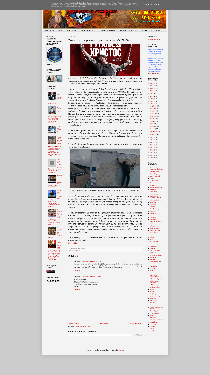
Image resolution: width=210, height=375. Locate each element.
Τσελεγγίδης (153, 219)
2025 (152, 86)
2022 (152, 93)
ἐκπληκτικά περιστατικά (157, 320)
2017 (152, 137)
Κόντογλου (153, 183)
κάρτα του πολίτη (155, 250)
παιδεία (152, 289)
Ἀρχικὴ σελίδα (49, 30)
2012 (152, 150)
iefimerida (72, 243)
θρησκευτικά (153, 246)
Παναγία (152, 206)
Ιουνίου (152, 121)
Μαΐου (152, 124)
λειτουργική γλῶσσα (156, 255)
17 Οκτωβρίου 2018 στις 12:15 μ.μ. (91, 261)
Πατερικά (152, 211)
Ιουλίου (152, 119)
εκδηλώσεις (153, 239)
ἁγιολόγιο (153, 302)
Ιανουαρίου (153, 134)
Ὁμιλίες (152, 329)
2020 (152, 98)
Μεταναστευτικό (154, 194)
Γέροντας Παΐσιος (155, 172)
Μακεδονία (77, 250)
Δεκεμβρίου (153, 106)
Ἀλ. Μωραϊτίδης (154, 305)
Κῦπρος (152, 185)
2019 (152, 101)
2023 (152, 91)
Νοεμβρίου (153, 108)
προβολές (153, 294)
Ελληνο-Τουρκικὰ (155, 176)
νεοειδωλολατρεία (155, 264)
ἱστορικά (152, 326)
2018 (152, 104)
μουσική (152, 259)
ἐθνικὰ (152, 315)
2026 (152, 83)
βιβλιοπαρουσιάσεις (156, 228)
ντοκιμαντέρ (153, 268)
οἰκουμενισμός (154, 273)
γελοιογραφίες (154, 233)
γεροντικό (153, 235)
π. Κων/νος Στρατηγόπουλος (128, 30)
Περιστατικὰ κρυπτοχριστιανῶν (155, 214)
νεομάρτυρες (153, 266)
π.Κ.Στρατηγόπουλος (156, 287)
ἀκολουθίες (153, 298)
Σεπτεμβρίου (154, 113)
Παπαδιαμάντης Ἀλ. (155, 209)
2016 (152, 140)
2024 (152, 88)
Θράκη (152, 178)
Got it (156, 5)
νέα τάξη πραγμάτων (156, 262)
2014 (152, 145)
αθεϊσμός (152, 224)
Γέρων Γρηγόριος (155, 174)
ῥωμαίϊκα (152, 331)
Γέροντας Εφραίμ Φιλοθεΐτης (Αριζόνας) (156, 168)
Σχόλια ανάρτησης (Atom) (83, 326)
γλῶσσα (152, 237)
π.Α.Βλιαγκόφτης (155, 285)
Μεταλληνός (153, 192)
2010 (152, 155)
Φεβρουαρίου (154, 131)
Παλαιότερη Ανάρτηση (134, 323)
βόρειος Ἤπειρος (155, 230)
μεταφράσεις (153, 257)
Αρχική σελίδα (104, 323)
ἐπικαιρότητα (154, 322)
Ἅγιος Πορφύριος (155, 311)
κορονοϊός (153, 253)
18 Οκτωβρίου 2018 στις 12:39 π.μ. (91, 276)
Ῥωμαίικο (145, 30)
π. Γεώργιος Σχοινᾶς (156, 279)
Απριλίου (152, 126)
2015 (152, 142)
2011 (152, 152)
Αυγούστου (153, 116)
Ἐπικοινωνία (155, 30)
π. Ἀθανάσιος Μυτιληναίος (154, 281)
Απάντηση (77, 270)
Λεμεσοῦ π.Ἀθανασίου (156, 187)
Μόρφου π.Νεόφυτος (156, 200)
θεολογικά (153, 244)
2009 (152, 157)
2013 (152, 147)
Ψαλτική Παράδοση (155, 221)
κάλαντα (152, 248)
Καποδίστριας (154, 180)
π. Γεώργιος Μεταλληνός (106, 30)
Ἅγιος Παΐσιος (71, 30)
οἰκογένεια (153, 270)
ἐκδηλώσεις (153, 317)
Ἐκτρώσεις (153, 324)
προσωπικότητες (155, 296)
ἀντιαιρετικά (153, 300)
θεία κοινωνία (154, 241)
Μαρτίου (152, 129)
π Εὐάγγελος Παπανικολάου (154, 275)
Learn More (148, 5)
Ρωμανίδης (153, 217)
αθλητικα (152, 226)
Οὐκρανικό (153, 204)
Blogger (121, 350)
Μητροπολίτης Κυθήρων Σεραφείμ (155, 197)
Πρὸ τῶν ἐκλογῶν (59, 129)
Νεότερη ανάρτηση (74, 323)
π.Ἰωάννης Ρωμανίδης (87, 30)
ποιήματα (152, 291)
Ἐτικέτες (60, 30)
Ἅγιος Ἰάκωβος (154, 313)
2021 (152, 96)
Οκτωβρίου (153, 111)
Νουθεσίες (153, 202)
